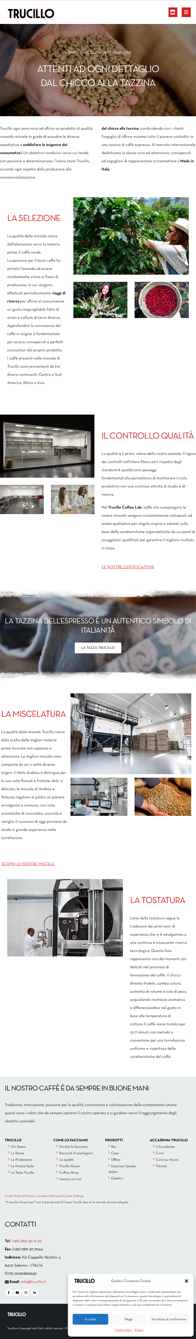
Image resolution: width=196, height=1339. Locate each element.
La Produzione (21, 1159)
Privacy (139, 1330)
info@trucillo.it (33, 1282)
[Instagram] (25, 1292)
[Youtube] (17, 1292)
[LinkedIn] (34, 1292)
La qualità (66, 1159)
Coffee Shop (68, 1172)
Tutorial (161, 1166)
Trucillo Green (69, 1166)
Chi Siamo (18, 1146)
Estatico (117, 1178)
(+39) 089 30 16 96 (27, 1241)
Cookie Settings (73, 1196)
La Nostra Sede (22, 1166)
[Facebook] (8, 1292)
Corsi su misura (167, 1159)
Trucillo (89, 52)
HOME (70, 52)
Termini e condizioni (37, 1196)
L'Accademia (165, 1146)
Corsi (160, 1153)
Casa (115, 1153)
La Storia (17, 1153)
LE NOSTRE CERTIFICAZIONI (128, 567)
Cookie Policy (123, 1330)
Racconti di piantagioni (76, 1153)
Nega (128, 1319)
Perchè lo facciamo (73, 1146)
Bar (113, 1146)
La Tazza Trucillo (22, 1172)
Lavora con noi (70, 1179)
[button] (186, 1281)
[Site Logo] (20, 13)
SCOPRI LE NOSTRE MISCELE (28, 864)
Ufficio (115, 1159)
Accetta (90, 1319)
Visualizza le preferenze (168, 1319)
